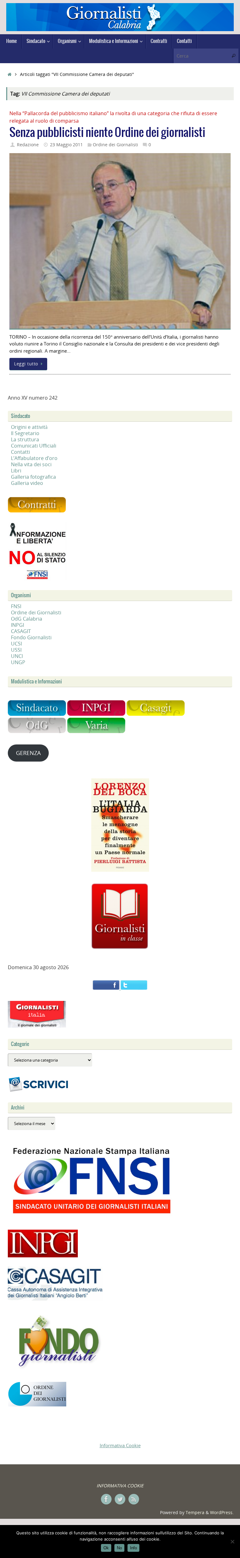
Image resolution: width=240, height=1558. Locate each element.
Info (133, 1548)
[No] (232, 1541)
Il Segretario (25, 433)
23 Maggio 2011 (66, 145)
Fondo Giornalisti (31, 637)
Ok (106, 1548)
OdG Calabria (26, 618)
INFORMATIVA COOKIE (120, 1486)
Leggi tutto (26, 364)
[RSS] (133, 1499)
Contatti (20, 451)
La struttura (25, 439)
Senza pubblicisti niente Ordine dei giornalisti (107, 132)
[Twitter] (120, 1499)
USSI (16, 649)
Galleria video (27, 483)
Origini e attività (29, 427)
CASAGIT (21, 631)
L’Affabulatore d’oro (34, 458)
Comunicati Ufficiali (33, 445)
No (119, 1548)
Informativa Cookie (120, 1445)
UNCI (17, 656)
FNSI (16, 606)
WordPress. (222, 1512)
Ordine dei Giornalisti (115, 145)
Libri (16, 470)
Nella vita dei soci (31, 464)
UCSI (16, 643)
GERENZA (28, 753)
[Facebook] (106, 1499)
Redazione (28, 145)
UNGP (18, 662)
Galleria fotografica (33, 476)
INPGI (17, 625)
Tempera (195, 1512)
